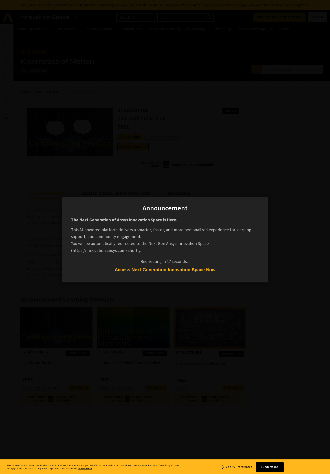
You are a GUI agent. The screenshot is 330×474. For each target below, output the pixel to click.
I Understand (270, 467)
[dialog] (165, 237)
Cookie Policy (85, 468)
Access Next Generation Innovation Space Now (165, 269)
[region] (165, 466)
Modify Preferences (238, 467)
